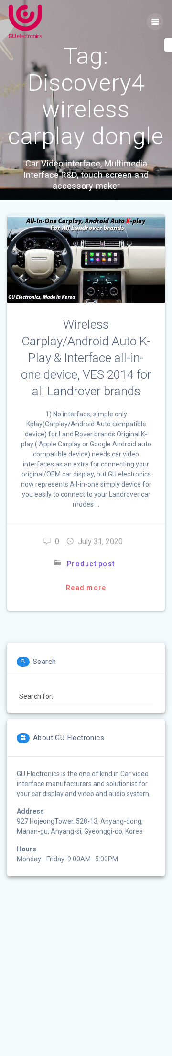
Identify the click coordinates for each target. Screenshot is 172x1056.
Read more (86, 587)
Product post (91, 564)
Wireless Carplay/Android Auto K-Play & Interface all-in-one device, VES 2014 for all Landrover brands (86, 357)
